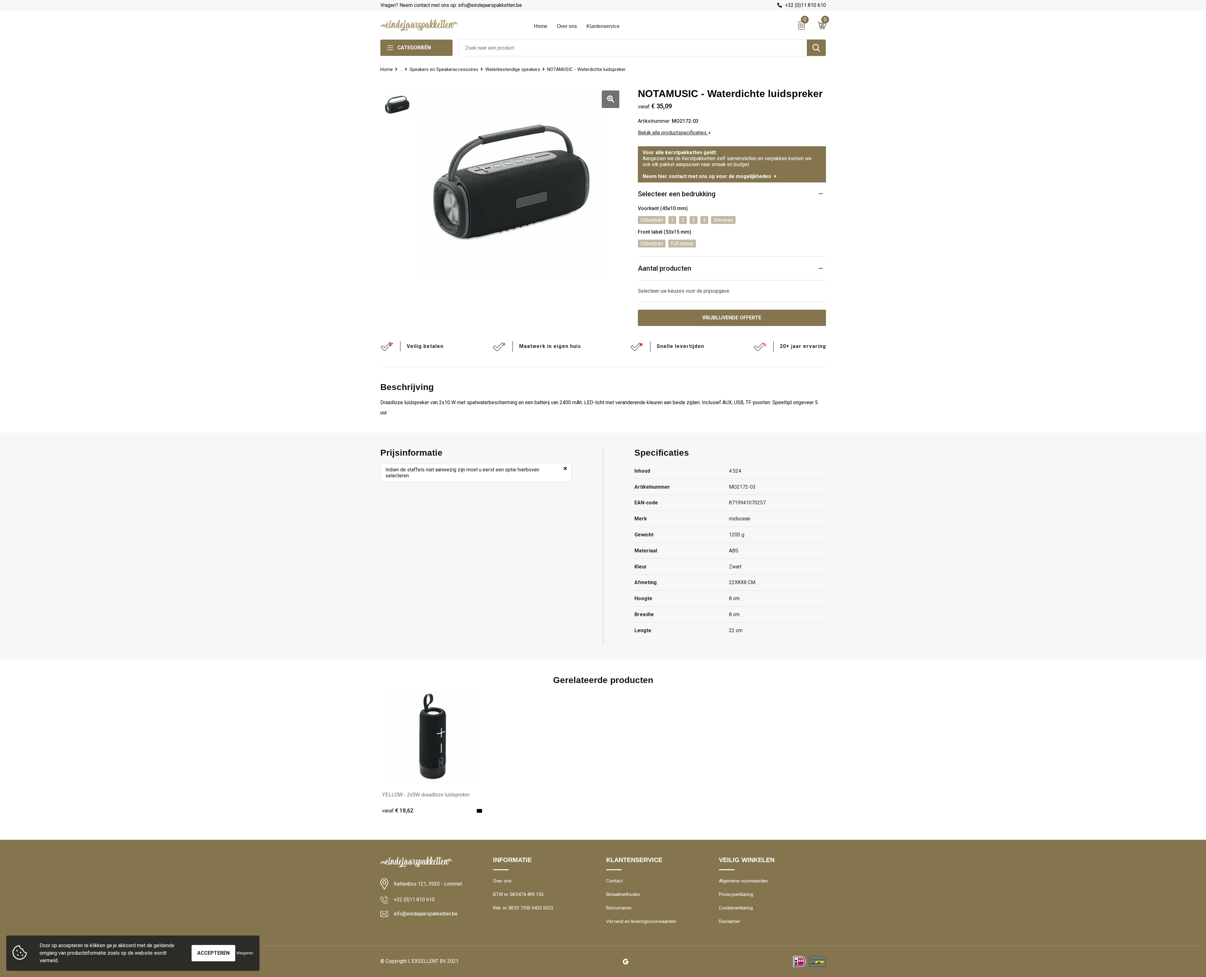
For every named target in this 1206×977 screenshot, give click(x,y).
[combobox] (633, 48)
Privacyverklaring (736, 894)
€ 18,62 (397, 810)
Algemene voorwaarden (743, 881)
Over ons (567, 26)
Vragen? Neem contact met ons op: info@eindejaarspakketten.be (451, 5)
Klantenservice (603, 26)
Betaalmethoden (623, 894)
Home (540, 26)
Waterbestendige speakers (512, 69)
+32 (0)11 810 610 (805, 5)
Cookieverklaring (736, 908)
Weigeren (244, 953)
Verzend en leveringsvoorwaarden (641, 921)
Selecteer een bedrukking (676, 194)
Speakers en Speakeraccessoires (444, 69)
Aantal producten (664, 268)
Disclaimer (729, 921)
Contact (614, 881)
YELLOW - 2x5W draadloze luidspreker (426, 794)
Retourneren (619, 908)
